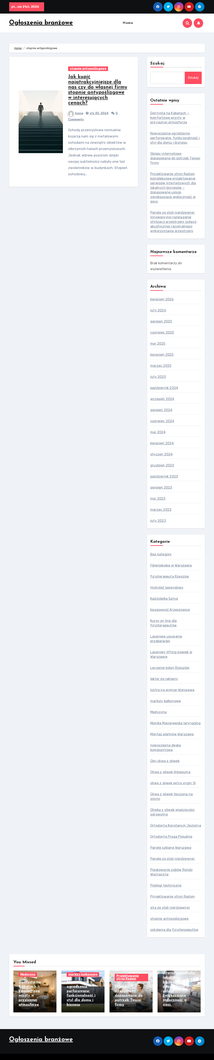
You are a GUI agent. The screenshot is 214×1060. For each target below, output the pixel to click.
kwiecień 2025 (162, 355)
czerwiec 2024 (162, 421)
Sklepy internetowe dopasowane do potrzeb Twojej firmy (175, 158)
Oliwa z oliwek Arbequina (170, 772)
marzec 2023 (160, 510)
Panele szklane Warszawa (170, 848)
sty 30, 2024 (98, 113)
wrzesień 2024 (162, 399)
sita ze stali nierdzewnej (170, 908)
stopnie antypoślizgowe (88, 68)
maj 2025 (158, 344)
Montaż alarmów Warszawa (172, 734)
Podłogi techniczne (166, 885)
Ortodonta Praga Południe (171, 837)
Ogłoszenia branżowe (41, 23)
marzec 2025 (160, 366)
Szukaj (157, 63)
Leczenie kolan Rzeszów (169, 668)
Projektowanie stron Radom (172, 897)
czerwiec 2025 (162, 332)
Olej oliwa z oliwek (165, 761)
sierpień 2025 (161, 321)
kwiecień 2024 (162, 443)
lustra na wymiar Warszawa (172, 690)
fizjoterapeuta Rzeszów (169, 576)
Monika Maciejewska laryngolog (175, 723)
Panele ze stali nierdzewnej (172, 859)
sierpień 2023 (161, 487)
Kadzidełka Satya (164, 599)
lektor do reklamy (164, 679)
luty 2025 (158, 377)
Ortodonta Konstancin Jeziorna (175, 825)
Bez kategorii (161, 554)
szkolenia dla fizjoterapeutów (174, 930)
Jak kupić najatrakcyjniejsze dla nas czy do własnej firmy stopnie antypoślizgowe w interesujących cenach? (97, 89)
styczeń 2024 (161, 454)
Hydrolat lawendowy (166, 588)
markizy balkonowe (165, 701)
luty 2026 (158, 310)
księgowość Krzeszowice (170, 610)
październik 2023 (164, 476)
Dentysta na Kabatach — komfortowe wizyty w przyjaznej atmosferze (170, 117)
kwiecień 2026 (162, 299)
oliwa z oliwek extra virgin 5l (173, 783)
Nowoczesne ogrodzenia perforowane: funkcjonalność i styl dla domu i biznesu (175, 138)
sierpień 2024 (161, 410)
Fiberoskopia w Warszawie (171, 565)
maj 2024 (158, 432)
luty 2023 (158, 521)
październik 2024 (164, 388)
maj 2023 (158, 499)
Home (128, 23)
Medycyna (158, 712)
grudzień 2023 (162, 465)
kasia (79, 113)
